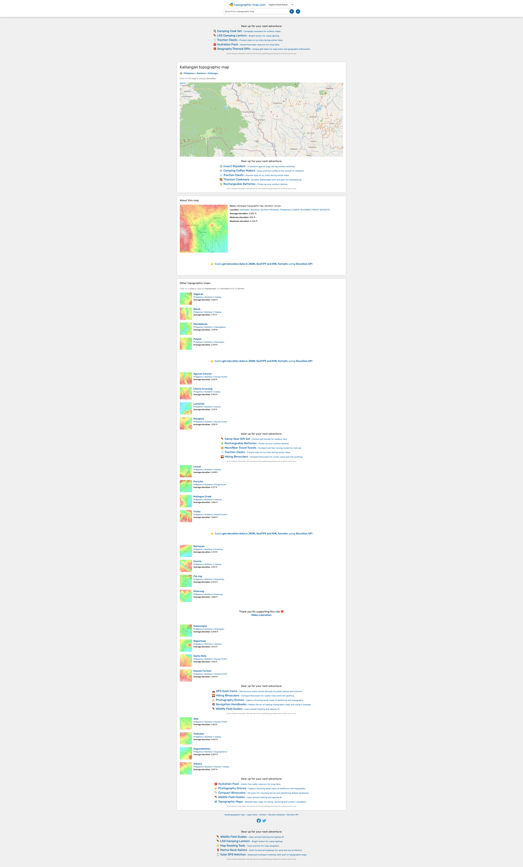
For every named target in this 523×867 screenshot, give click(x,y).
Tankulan (198, 733)
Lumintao (199, 403)
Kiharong (198, 591)
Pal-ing (197, 576)
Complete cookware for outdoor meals (262, 31)
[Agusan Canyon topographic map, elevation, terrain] (186, 378)
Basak (196, 309)
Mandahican (200, 324)
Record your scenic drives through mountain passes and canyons (270, 691)
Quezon (217, 407)
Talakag (217, 297)
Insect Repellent (234, 166)
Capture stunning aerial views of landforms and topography (274, 700)
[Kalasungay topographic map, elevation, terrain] (186, 630)
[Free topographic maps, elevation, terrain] (181, 73)
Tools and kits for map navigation (263, 846)
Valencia (218, 499)
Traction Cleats (227, 40)
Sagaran (198, 294)
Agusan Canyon (202, 373)
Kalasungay (200, 625)
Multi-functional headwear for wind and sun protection (275, 850)
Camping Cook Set (229, 31)
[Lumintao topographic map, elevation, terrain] (186, 408)
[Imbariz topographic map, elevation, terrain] (186, 768)
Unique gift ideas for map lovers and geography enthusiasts (281, 49)
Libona (217, 392)
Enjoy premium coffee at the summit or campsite (280, 171)
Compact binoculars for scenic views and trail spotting (276, 457)
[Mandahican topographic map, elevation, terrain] (186, 329)
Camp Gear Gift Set (237, 439)
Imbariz (197, 763)
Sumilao (217, 469)
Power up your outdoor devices (272, 184)
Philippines (198, 297)
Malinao (217, 767)
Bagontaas (199, 640)
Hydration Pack (227, 44)
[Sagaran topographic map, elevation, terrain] (186, 299)
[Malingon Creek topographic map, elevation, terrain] (186, 501)
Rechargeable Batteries (239, 184)
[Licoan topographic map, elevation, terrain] (186, 471)
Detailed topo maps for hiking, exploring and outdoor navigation (275, 802)
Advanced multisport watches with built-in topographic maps (277, 855)
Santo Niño (199, 655)
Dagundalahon (201, 748)
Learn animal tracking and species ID (261, 709)
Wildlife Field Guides (229, 708)
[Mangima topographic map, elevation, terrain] (186, 423)
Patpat (197, 339)
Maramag (218, 549)
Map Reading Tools (232, 845)
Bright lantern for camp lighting (264, 36)
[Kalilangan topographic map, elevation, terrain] (204, 229)
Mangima (198, 418)
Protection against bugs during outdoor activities (271, 166)
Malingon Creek (202, 496)
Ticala (196, 511)
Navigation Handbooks (231, 704)
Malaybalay (219, 342)
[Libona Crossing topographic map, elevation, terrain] (186, 393)
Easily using (263, 263)
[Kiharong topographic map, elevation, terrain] (186, 596)
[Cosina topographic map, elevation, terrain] (186, 566)
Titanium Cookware (236, 179)
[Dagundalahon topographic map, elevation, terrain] (186, 753)
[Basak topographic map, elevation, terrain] (186, 314)
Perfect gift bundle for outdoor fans (269, 439)
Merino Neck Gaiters (233, 850)
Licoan (197, 466)
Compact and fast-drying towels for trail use (279, 448)
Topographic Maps (230, 801)
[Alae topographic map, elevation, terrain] (186, 723)
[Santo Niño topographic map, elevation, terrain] (186, 660)
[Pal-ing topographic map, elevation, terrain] (186, 581)
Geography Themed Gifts (233, 48)
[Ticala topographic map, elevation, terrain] (186, 516)
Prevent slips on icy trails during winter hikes (261, 40)
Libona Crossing (202, 388)
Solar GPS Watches (233, 854)
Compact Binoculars (232, 792)
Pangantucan (220, 484)
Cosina (197, 561)
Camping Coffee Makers (239, 170)
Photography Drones (230, 700)
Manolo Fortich (220, 377)
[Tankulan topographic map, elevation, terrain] (186, 738)
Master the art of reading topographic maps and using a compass (280, 704)
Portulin (198, 481)
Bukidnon (209, 297)
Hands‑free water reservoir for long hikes (259, 44)
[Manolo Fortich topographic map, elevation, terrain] (186, 675)
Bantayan (199, 546)
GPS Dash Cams (226, 691)
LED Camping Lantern (232, 35)
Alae (195, 718)
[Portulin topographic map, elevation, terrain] (186, 486)
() (285, 209)
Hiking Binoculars (236, 456)
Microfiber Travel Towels (240, 447)
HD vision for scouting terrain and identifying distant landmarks (278, 793)
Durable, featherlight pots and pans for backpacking (276, 179)
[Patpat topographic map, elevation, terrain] (186, 344)
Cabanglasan (220, 327)
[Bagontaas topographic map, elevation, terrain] (186, 645)
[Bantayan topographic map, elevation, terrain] (186, 551)
